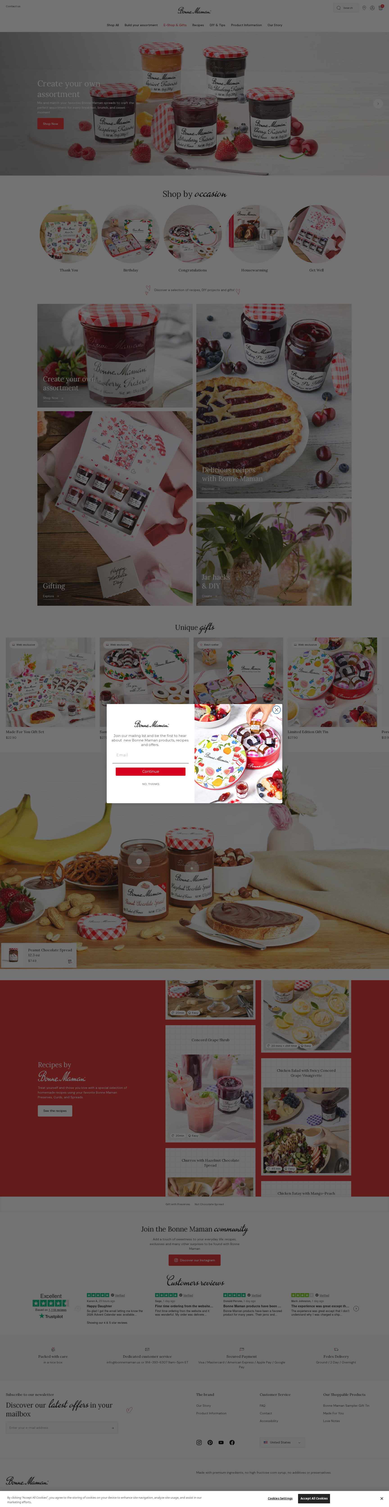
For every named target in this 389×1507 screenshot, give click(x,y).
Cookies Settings (280, 1498)
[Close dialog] (276, 710)
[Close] (382, 1498)
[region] (194, 1499)
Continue (150, 771)
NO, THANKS (150, 784)
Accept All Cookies (314, 1498)
